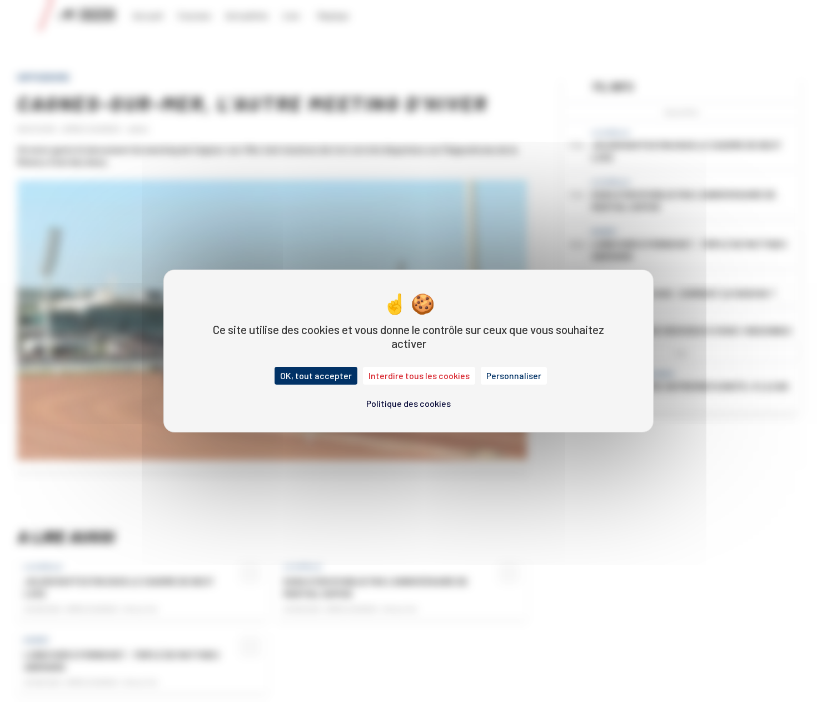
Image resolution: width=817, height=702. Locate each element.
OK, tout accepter (316, 375)
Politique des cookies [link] (408, 403)
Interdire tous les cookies (419, 375)
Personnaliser (513, 375)
